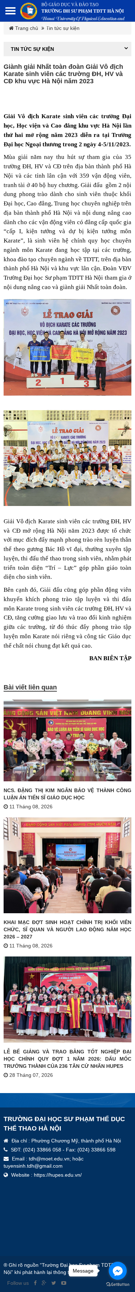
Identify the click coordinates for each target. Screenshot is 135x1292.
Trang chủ (26, 28)
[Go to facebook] (118, 1271)
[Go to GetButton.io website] (117, 1284)
